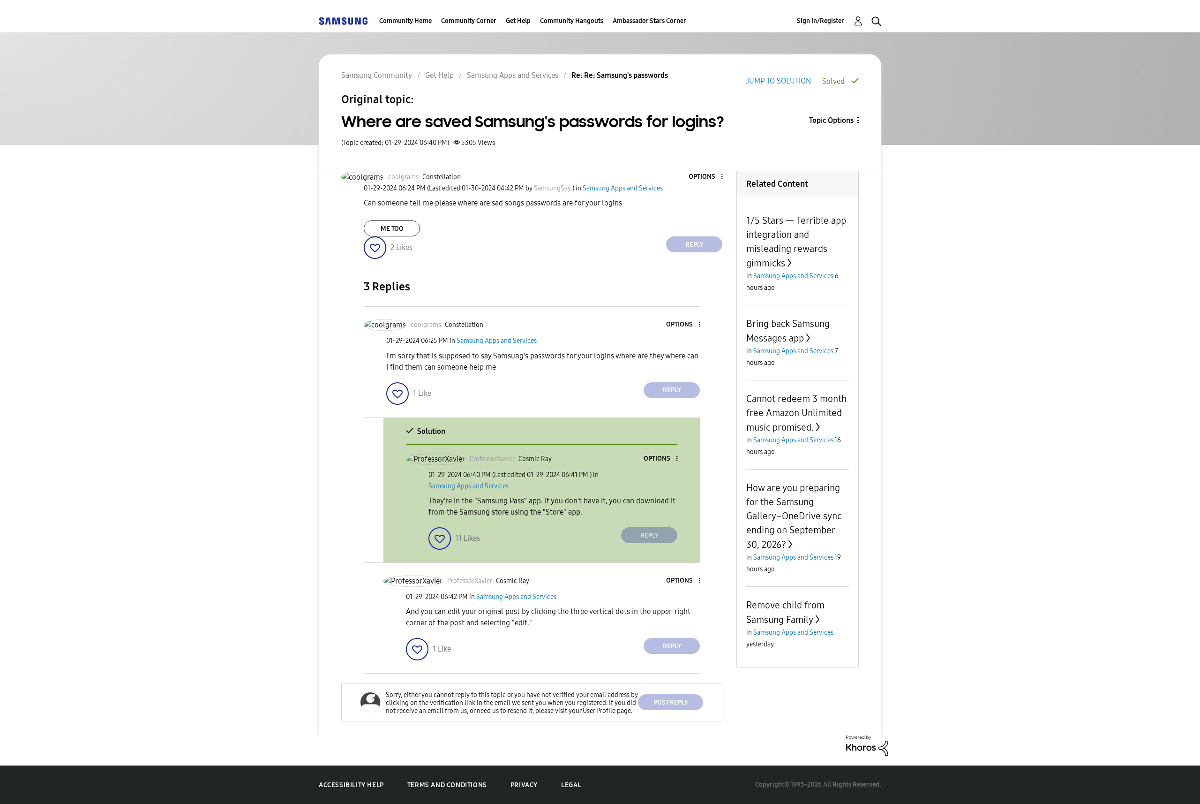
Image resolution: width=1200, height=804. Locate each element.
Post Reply (670, 702)
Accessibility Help (351, 785)
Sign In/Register (820, 21)
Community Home (405, 21)
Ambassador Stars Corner (649, 21)
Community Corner (468, 21)
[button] (706, 177)
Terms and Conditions (447, 785)
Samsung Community (376, 75)
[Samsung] (343, 20)
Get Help (518, 21)
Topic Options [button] (831, 120)
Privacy (524, 785)
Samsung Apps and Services (512, 75)
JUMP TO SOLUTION (778, 80)
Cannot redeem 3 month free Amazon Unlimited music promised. (796, 413)
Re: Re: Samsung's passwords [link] (619, 75)
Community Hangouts (571, 21)
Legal (571, 785)
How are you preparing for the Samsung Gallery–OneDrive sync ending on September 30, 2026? (793, 516)
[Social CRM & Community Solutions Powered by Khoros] (867, 745)
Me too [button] (392, 229)
